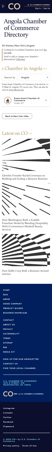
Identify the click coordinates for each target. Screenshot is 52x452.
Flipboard (8, 426)
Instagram (9, 408)
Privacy (8, 329)
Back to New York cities (17, 116)
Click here (20, 59)
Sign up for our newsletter (21, 359)
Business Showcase (15, 313)
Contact (8, 320)
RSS (5, 347)
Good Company (12, 304)
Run (5, 294)
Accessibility (11, 334)
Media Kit (9, 352)
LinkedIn (8, 413)
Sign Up (46, 8)
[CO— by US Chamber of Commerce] (14, 6)
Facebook (8, 422)
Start (6, 290)
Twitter (7, 417)
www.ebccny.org (16, 90)
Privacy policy (11, 446)
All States (7, 45)
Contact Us (10, 363)
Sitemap (8, 343)
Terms (6, 338)
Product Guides (13, 308)
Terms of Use (29, 446)
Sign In (38, 8)
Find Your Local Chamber (19, 368)
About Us (9, 324)
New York (20, 45)
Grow (6, 299)
